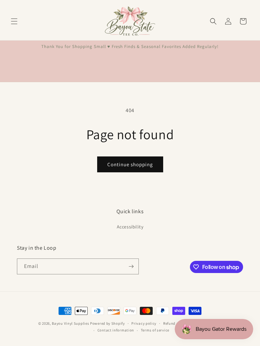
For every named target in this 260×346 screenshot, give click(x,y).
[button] (14, 21)
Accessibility (130, 227)
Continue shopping (130, 164)
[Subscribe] (131, 266)
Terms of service (155, 330)
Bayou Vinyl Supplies (70, 323)
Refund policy (175, 323)
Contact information (116, 330)
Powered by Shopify (107, 323)
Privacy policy (143, 323)
